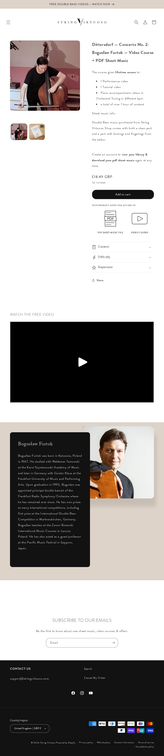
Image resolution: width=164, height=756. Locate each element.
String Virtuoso (47, 742)
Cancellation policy (145, 746)
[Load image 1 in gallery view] (19, 132)
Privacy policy (86, 742)
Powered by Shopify (65, 742)
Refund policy (103, 742)
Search (88, 669)
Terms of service (146, 742)
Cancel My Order (94, 678)
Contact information (124, 742)
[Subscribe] (113, 642)
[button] (8, 22)
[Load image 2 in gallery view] (37, 132)
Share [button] (100, 280)
